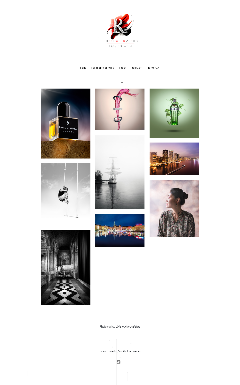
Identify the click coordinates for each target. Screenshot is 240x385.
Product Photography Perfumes (66, 143)
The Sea (120, 194)
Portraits (174, 222)
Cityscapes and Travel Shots (174, 162)
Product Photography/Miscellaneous (174, 122)
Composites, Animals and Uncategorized (66, 288)
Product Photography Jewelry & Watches (120, 115)
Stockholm (120, 233)
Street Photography (66, 210)
